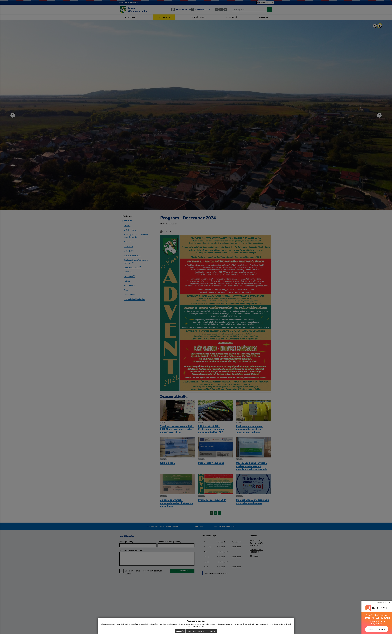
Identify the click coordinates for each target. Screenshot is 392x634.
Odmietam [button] (211, 631)
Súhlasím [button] (180, 631)
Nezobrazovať (383, 602)
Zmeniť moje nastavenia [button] (196, 631)
